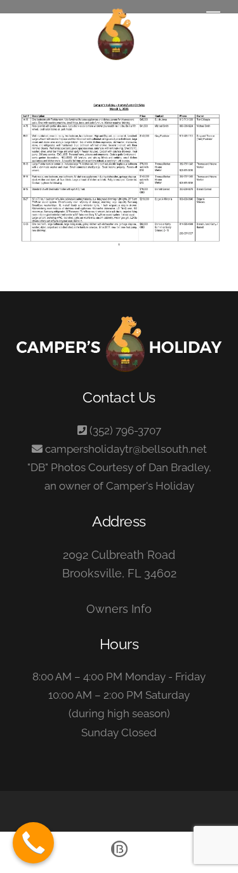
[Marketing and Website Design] (119, 856)
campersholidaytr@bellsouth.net (126, 449)
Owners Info (119, 608)
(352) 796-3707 (125, 430)
